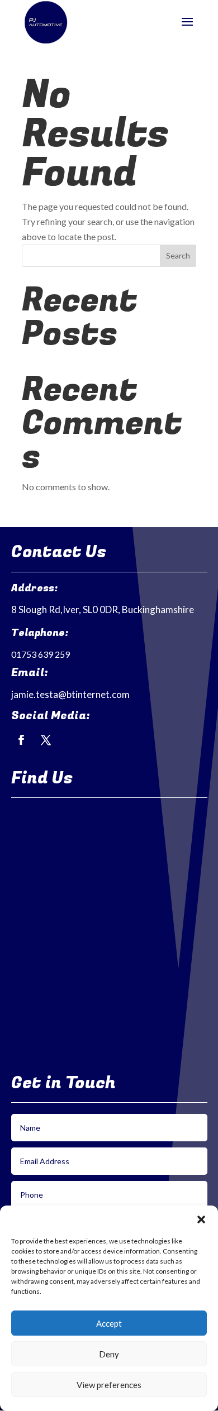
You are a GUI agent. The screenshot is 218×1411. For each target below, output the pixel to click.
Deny (109, 1354)
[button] (201, 1219)
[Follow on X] (46, 740)
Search (178, 255)
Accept (109, 1323)
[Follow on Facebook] (21, 740)
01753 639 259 (40, 654)
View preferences (109, 1385)
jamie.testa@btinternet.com (70, 694)
